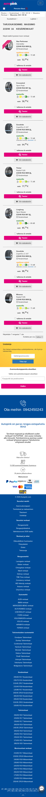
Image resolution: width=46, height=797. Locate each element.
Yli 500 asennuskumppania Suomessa (23, 465)
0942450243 (32, 410)
